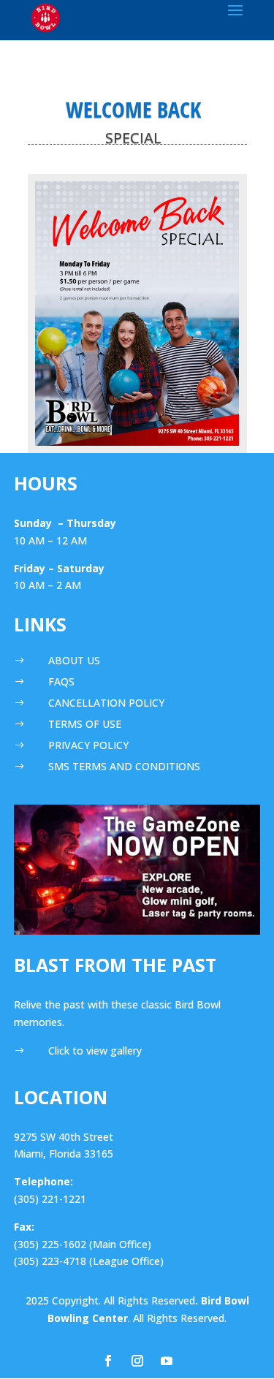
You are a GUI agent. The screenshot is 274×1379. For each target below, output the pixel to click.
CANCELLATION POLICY (106, 703)
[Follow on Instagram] (137, 1360)
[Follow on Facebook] (108, 1360)
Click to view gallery (95, 1050)
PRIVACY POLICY (88, 745)
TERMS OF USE (84, 724)
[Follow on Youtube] (166, 1360)
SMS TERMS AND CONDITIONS (124, 766)
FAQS (61, 681)
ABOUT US (74, 660)
